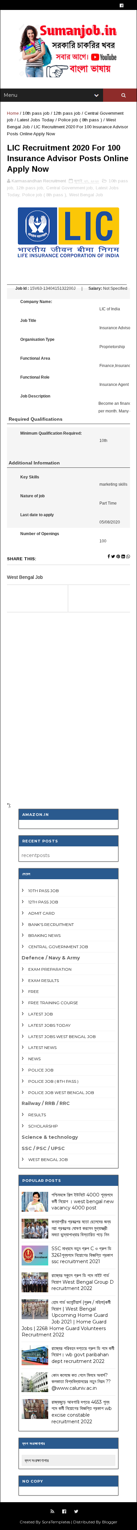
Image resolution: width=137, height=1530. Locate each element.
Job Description (35, 396)
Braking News (44, 935)
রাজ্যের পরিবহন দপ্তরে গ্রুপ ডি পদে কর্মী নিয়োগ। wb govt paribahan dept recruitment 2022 (83, 1354)
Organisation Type (37, 339)
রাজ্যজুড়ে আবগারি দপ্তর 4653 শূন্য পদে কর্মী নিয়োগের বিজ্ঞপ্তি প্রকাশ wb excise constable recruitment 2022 (82, 1412)
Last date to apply (37, 515)
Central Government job (69, 187)
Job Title (28, 320)
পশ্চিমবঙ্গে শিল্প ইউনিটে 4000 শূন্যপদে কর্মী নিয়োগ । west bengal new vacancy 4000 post (83, 1201)
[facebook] (121, 5)
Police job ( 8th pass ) (80, 119)
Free (33, 991)
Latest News (42, 1047)
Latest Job (40, 1013)
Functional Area (35, 358)
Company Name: (36, 301)
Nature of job (32, 496)
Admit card (41, 913)
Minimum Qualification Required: (51, 433)
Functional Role (35, 377)
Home (13, 113)
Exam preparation (49, 969)
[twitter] (76, 1511)
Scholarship (43, 1126)
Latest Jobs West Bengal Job (62, 1036)
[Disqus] (68, 710)
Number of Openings (39, 533)
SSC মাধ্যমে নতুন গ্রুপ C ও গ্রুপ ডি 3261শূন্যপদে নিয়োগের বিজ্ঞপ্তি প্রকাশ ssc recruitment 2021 (82, 1255)
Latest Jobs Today (35, 119)
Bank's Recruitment (51, 924)
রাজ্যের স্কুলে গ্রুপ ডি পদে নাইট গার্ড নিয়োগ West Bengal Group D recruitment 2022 (83, 1281)
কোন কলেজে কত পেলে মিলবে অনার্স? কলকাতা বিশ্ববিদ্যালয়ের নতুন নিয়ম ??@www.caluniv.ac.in (81, 1381)
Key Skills (29, 477)
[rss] (52, 1511)
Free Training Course (53, 1002)
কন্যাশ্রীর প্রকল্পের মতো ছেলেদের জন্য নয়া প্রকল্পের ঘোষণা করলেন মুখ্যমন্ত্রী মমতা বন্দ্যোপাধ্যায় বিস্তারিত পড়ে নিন (81, 1228)
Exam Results (43, 980)
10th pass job (36, 113)
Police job (41, 1070)
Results (37, 1114)
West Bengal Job (86, 194)
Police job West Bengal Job (61, 1092)
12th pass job (67, 113)
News (34, 1058)
